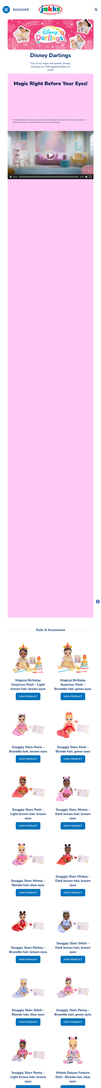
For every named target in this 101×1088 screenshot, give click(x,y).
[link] (98, 601)
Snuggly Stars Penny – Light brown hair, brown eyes (28, 1077)
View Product (28, 696)
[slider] (48, 176)
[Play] (11, 177)
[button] (50, 155)
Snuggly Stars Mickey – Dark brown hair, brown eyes (73, 880)
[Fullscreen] (90, 177)
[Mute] (86, 177)
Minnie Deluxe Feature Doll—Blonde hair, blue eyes (73, 1077)
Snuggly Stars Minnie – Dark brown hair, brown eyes (73, 813)
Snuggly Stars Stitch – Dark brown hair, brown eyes (73, 947)
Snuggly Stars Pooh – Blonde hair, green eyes (73, 749)
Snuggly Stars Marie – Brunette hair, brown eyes (28, 749)
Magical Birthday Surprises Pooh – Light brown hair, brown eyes (28, 684)
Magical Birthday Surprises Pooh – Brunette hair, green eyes (72, 684)
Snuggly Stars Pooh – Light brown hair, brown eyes (28, 813)
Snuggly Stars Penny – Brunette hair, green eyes (72, 1012)
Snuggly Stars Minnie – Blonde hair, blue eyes (28, 883)
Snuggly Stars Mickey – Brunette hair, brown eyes (28, 949)
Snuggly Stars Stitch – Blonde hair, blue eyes (28, 1012)
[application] (50, 155)
